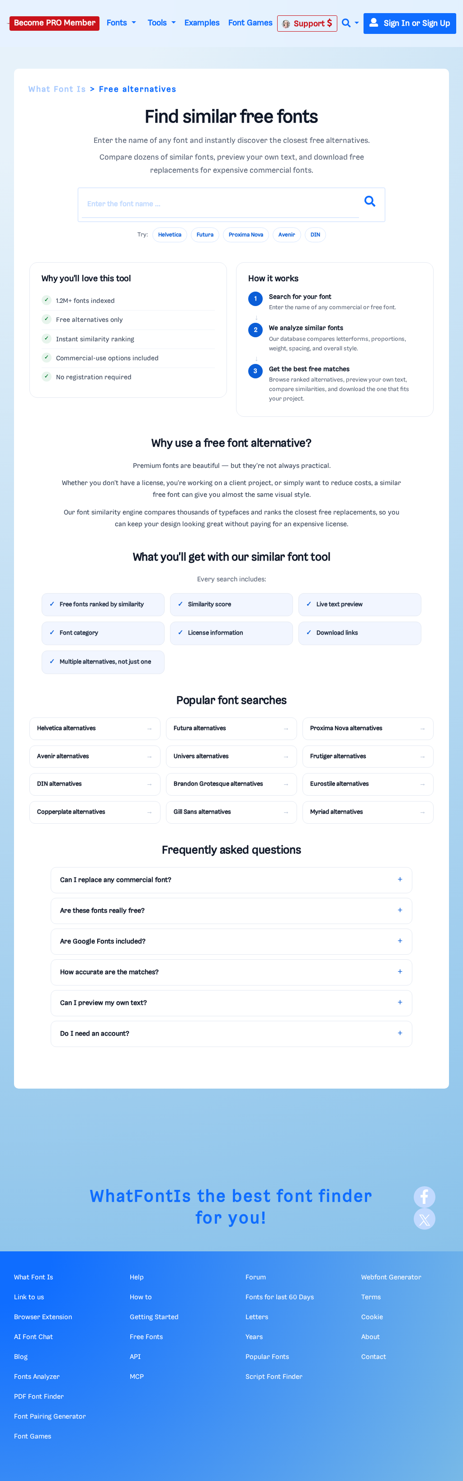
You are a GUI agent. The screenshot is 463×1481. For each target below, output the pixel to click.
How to (141, 1297)
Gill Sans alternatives (202, 812)
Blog (21, 1357)
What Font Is (57, 89)
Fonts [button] (118, 23)
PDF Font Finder (39, 1397)
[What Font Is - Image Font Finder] (8, 23)
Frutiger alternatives (338, 756)
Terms (371, 1297)
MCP (137, 1377)
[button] (350, 24)
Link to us (29, 1297)
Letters (257, 1317)
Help (137, 1277)
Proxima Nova (246, 235)
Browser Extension (43, 1317)
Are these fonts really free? (102, 911)
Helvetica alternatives (66, 728)
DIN (315, 235)
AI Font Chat (33, 1337)
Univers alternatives (201, 756)
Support (310, 24)
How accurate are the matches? (109, 972)
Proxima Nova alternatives (346, 728)
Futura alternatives (200, 728)
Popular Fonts (267, 1357)
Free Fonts (146, 1337)
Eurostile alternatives (339, 784)
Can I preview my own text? (103, 1003)
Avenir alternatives (63, 756)
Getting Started (154, 1317)
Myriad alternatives (336, 812)
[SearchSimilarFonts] (370, 205)
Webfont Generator (391, 1277)
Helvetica (169, 235)
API (135, 1357)
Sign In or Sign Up (416, 23)
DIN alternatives (59, 784)
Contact (373, 1357)
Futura (205, 235)
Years (254, 1337)
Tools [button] (158, 23)
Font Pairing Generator (50, 1416)
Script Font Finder (274, 1377)
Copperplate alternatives (71, 812)
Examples (202, 23)
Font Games (250, 23)
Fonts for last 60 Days (280, 1297)
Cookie (372, 1317)
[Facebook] (424, 1197)
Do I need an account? (94, 1034)
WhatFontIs (141, 1197)
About (370, 1337)
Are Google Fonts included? (103, 941)
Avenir (287, 235)
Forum (256, 1277)
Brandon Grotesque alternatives (218, 784)
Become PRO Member (54, 23)
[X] (424, 1219)
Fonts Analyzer (37, 1377)
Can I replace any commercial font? (115, 880)
